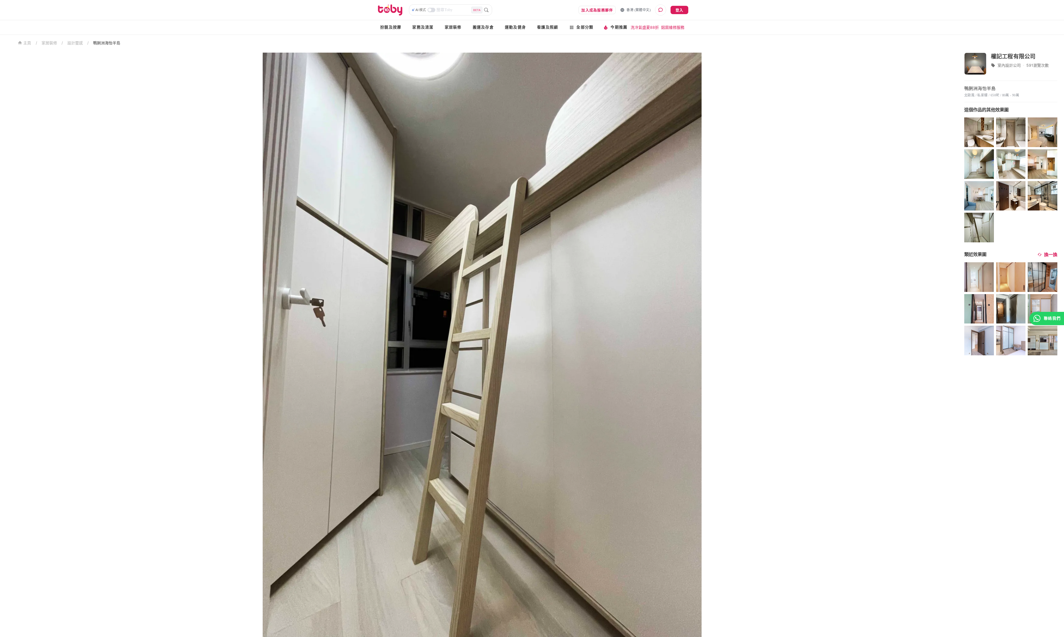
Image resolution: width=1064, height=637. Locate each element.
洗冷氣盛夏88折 (645, 27)
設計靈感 (75, 42)
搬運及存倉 (483, 27)
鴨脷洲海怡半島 (106, 42)
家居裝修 (453, 27)
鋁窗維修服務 (672, 27)
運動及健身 (515, 27)
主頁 (27, 43)
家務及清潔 (422, 27)
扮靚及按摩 (390, 27)
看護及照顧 (547, 27)
